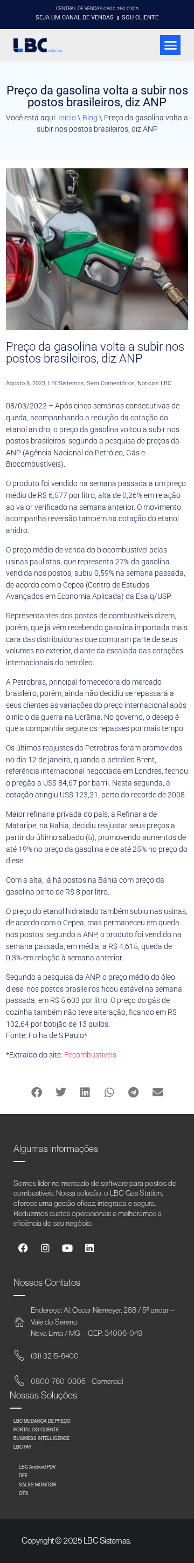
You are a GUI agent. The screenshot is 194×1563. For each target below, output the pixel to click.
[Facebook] (23, 1248)
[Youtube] (67, 1248)
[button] (170, 45)
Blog (90, 117)
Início (67, 117)
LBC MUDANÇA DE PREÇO (42, 1421)
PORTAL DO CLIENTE (36, 1429)
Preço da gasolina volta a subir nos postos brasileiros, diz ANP (95, 352)
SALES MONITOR (38, 1484)
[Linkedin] (89, 1248)
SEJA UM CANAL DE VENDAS (75, 17)
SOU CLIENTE (140, 17)
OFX (23, 1493)
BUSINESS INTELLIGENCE (41, 1438)
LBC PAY (22, 1447)
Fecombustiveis (90, 1055)
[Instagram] (45, 1248)
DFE (23, 1475)
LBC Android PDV (37, 1467)
